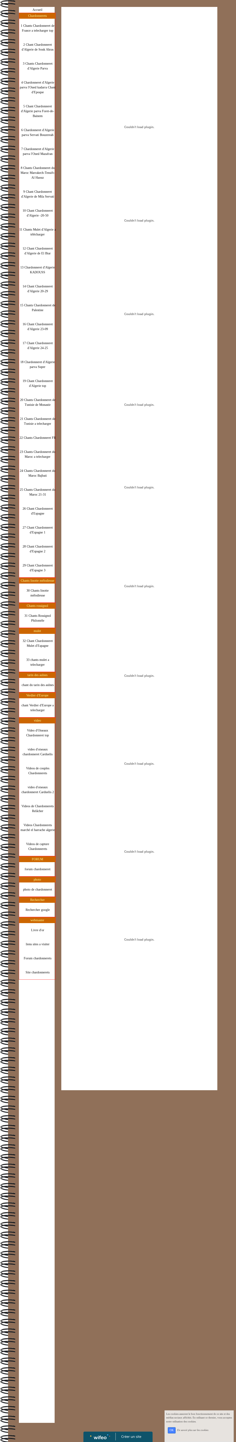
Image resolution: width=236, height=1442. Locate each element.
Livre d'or (37, 930)
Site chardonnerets (38, 972)
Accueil (37, 10)
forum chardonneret (37, 869)
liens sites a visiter (38, 944)
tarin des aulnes (37, 675)
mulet (37, 631)
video (37, 720)
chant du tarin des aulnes (38, 685)
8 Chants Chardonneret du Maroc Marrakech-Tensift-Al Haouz (38, 172)
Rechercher (37, 900)
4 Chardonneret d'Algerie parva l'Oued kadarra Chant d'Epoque (38, 87)
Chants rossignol (37, 606)
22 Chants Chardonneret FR (38, 438)
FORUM (37, 859)
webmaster (37, 920)
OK (172, 1430)
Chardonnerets (37, 16)
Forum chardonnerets (37, 958)
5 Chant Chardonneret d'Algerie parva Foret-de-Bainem (37, 111)
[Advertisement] (36, 1074)
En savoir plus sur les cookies (192, 1430)
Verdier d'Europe (37, 695)
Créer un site (131, 1436)
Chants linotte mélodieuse (37, 580)
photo (37, 879)
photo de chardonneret (37, 889)
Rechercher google (38, 910)
